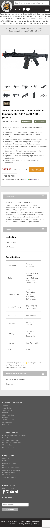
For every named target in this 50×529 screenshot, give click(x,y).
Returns (5, 417)
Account (5, 406)
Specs (8, 230)
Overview (10, 197)
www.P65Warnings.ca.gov (16, 367)
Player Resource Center (11, 468)
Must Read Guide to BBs (11, 472)
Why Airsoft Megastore (10, 440)
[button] (25, 179)
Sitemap (36, 524)
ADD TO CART (36, 170)
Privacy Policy (24, 524)
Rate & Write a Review (16, 373)
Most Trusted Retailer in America (14, 435)
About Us (5, 458)
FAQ (3, 465)
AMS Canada (7, 422)
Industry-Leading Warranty (12, 442)
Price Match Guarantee (10, 438)
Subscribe (7, 500)
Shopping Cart (7, 410)
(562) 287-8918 (8, 488)
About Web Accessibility (11, 470)
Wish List (5, 413)
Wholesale (6, 475)
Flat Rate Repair (8, 447)
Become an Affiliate (9, 463)
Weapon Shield (8, 445)
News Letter (6, 424)
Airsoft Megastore (7, 6)
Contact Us (6, 461)
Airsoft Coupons (8, 420)
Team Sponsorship (9, 477)
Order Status (7, 408)
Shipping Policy (8, 415)
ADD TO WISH (9, 176)
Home (10, 29)
